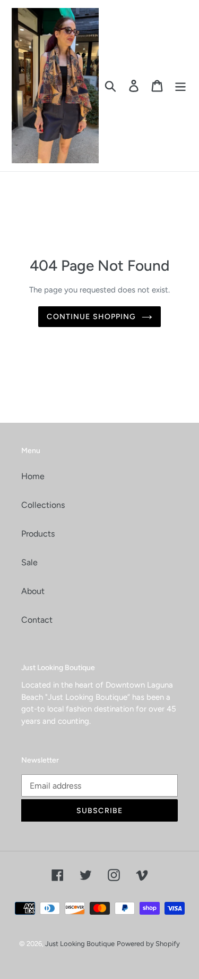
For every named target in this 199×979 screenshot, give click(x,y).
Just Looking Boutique (80, 944)
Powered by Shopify (148, 944)
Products (38, 534)
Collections (43, 505)
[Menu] (180, 86)
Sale (29, 562)
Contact (37, 620)
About (33, 591)
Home (33, 476)
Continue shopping (91, 316)
